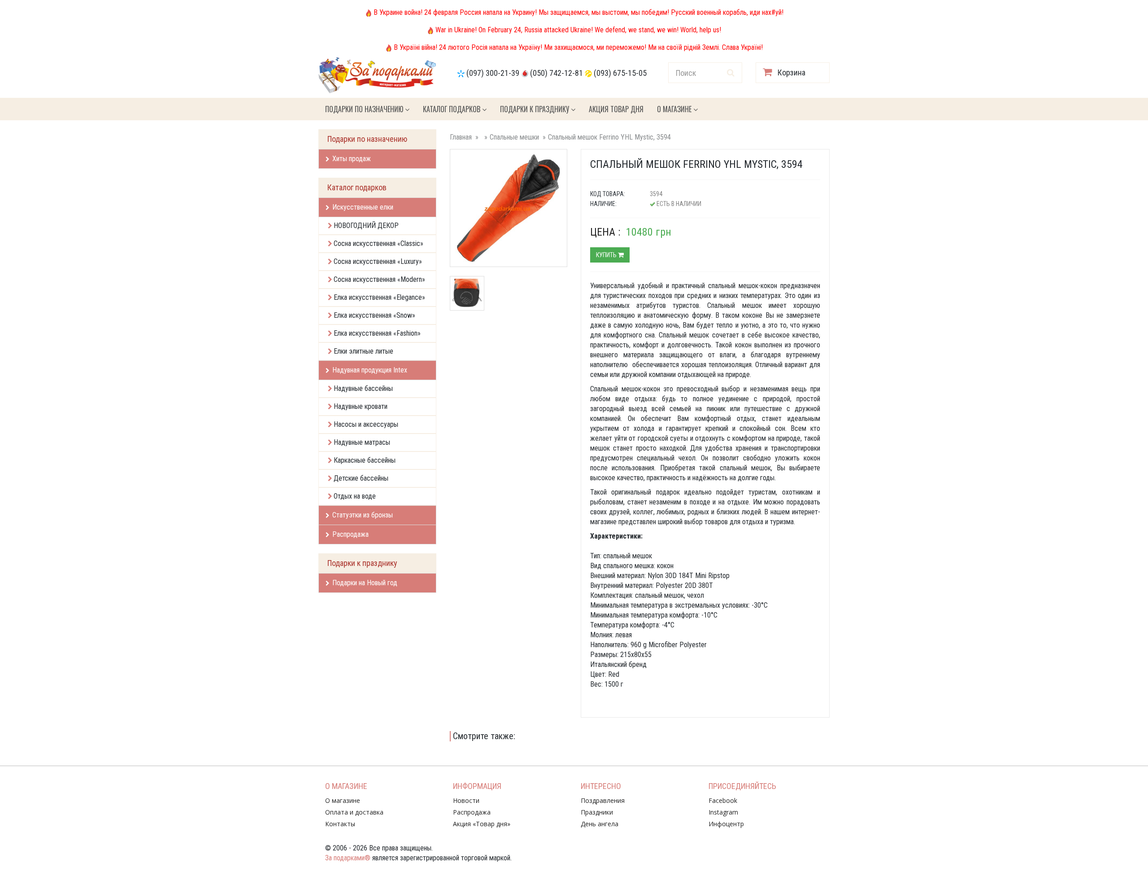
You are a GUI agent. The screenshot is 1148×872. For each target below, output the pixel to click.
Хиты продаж (351, 158)
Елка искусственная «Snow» (374, 315)
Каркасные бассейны (365, 460)
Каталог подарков (452, 109)
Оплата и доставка (354, 812)
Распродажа (350, 534)
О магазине (675, 109)
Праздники (597, 812)
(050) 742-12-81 (556, 73)
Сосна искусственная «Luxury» (378, 261)
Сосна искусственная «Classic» (378, 243)
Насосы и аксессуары (366, 424)
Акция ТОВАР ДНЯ (616, 109)
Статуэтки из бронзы (362, 515)
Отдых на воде (355, 496)
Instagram (723, 812)
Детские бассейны (361, 478)
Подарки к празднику (535, 109)
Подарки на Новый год (364, 582)
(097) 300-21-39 (492, 73)
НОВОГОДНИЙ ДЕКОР (366, 225)
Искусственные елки (362, 207)
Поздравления (603, 800)
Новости (466, 800)
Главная (461, 137)
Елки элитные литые (363, 351)
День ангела (599, 823)
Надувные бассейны (363, 388)
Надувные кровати (360, 406)
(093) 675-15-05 (620, 73)
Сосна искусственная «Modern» (379, 279)
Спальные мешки (514, 137)
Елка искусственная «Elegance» (379, 297)
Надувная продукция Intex (369, 370)
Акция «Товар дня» (481, 823)
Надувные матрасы (362, 442)
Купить (607, 255)
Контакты (340, 823)
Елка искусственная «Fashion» (377, 333)
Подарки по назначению (365, 109)
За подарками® (347, 858)
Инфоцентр (726, 823)
